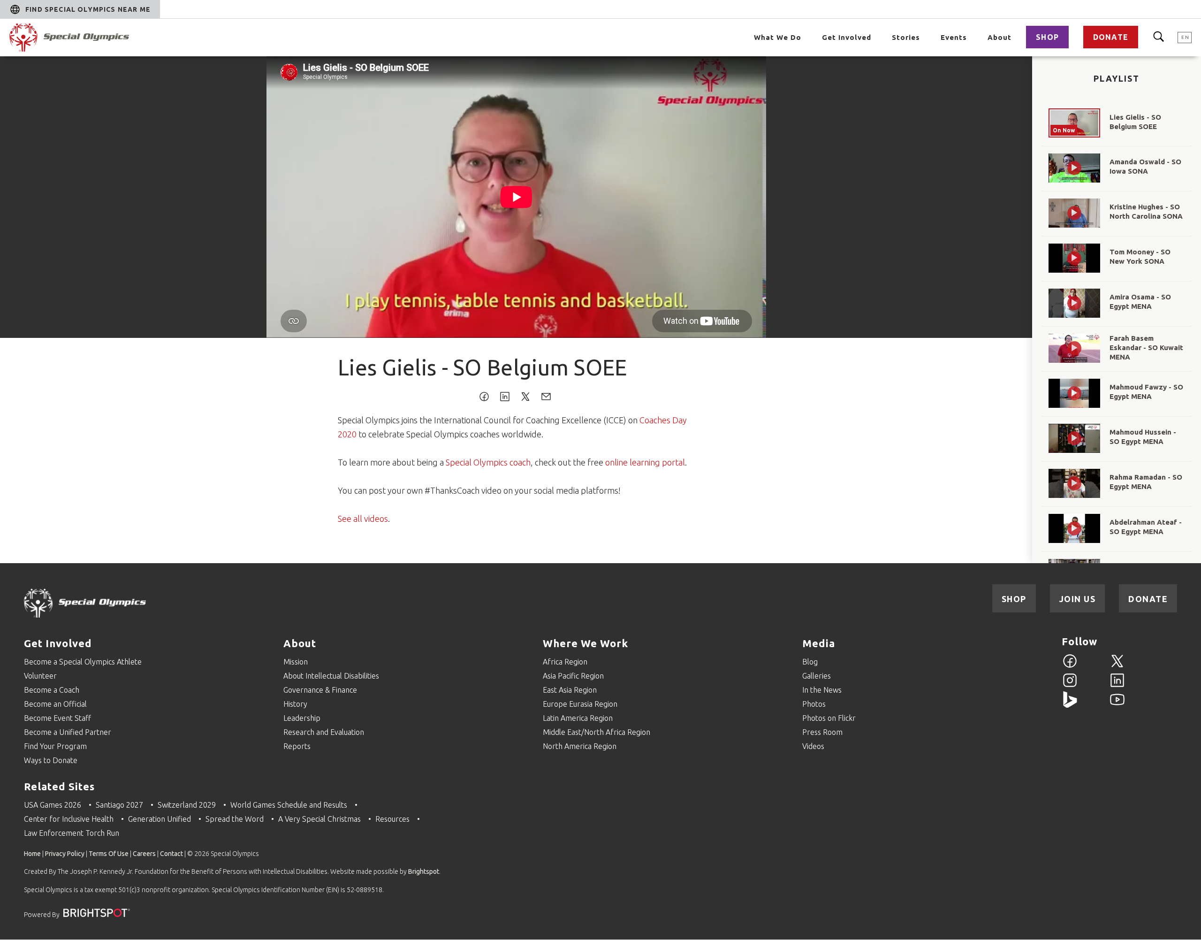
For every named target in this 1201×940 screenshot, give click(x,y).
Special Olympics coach (488, 462)
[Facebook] (1070, 666)
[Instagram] (1070, 685)
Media (818, 643)
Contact (171, 853)
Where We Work (585, 643)
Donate (1110, 37)
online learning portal (645, 462)
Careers (144, 853)
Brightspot (423, 871)
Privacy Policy (64, 853)
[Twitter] (1117, 666)
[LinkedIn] (1117, 685)
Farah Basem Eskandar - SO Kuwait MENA (1146, 347)
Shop (1047, 37)
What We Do (777, 37)
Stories (906, 37)
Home (32, 853)
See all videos (363, 518)
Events (954, 37)
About (999, 37)
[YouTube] (1117, 705)
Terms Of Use (109, 853)
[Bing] (1070, 705)
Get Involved (846, 37)
